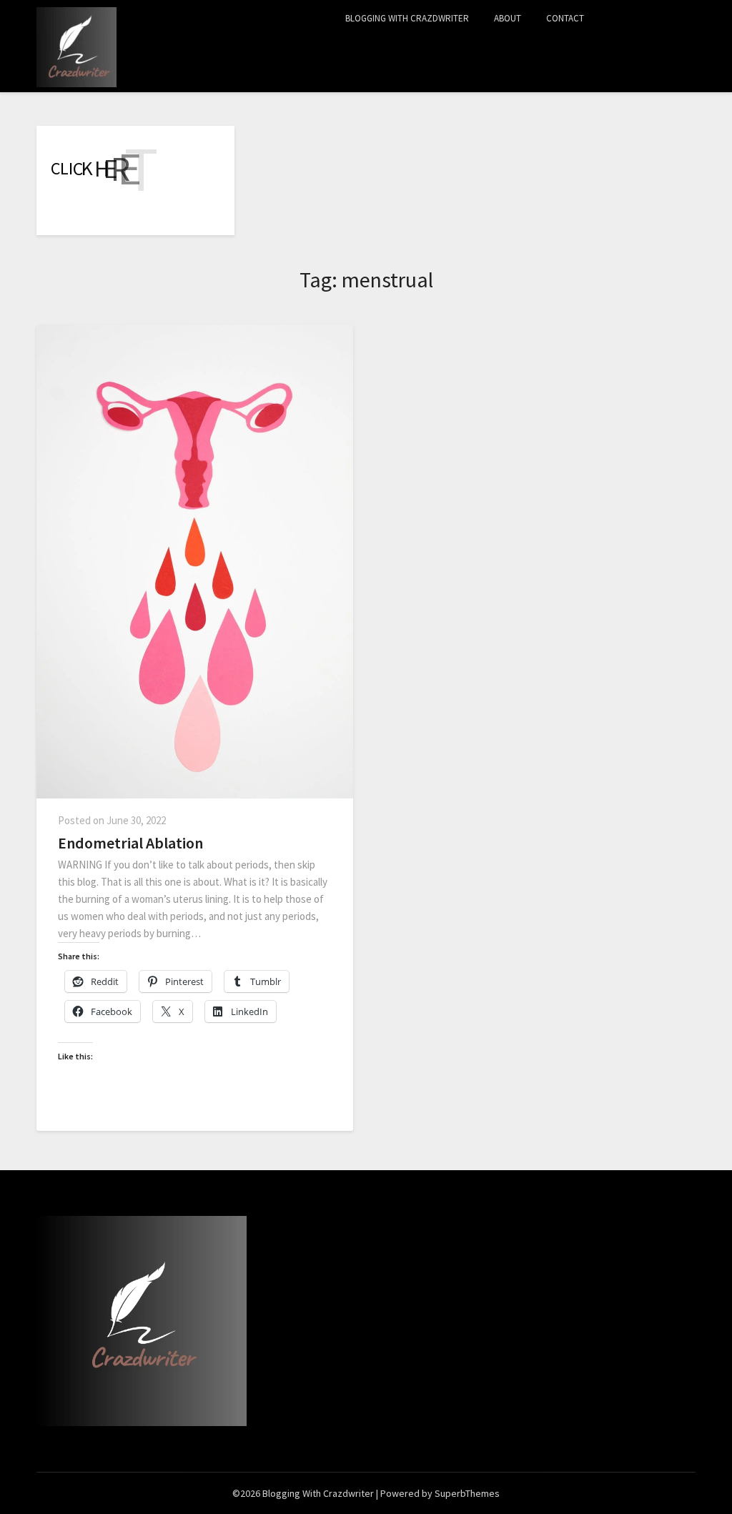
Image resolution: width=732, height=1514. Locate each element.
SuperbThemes (467, 1493)
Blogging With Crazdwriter (407, 18)
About (507, 18)
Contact (565, 18)
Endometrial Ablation (130, 843)
